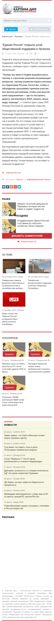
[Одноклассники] (11, 186)
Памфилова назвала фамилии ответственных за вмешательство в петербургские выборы (13, 284)
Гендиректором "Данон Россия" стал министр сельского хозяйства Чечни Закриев (33, 223)
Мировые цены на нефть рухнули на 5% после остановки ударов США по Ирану (14, 367)
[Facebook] (7, 186)
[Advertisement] (27, 547)
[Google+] (15, 186)
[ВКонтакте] (3, 186)
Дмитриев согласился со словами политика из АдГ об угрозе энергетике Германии (26, 471)
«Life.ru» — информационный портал (33, 179)
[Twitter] (19, 186)
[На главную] (19, 9)
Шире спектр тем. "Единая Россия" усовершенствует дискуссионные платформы (10, 318)
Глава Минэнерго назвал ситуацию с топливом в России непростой (26, 507)
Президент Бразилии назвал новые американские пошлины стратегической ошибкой (39, 367)
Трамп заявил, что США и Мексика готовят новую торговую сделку (24, 436)
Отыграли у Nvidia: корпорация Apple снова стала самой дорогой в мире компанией (13, 401)
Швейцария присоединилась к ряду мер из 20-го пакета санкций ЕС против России (26, 495)
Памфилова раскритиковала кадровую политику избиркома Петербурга (40, 284)
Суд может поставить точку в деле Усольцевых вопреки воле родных (21, 448)
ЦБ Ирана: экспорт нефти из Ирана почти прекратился (24, 483)
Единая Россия (13, 172)
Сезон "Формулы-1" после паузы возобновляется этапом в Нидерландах (23, 460)
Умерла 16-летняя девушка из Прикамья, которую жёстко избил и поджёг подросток (32, 206)
